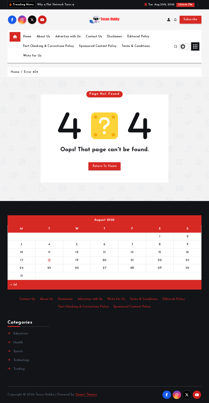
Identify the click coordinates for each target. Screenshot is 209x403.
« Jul (13, 284)
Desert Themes (86, 394)
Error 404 (31, 72)
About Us (43, 36)
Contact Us (94, 36)
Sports (18, 351)
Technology (21, 360)
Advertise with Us (68, 36)
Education (20, 333)
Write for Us (32, 55)
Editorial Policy (138, 36)
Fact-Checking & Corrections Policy (48, 46)
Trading (18, 369)
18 (49, 260)
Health (18, 342)
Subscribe (190, 19)
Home (27, 36)
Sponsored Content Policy (98, 46)
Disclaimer (114, 36)
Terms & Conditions (136, 46)
